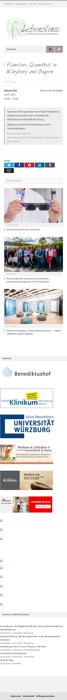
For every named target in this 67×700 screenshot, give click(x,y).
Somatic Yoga (6, 660)
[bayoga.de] (1, 561)
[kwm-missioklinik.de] (26, 407)
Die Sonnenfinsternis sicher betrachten (23, 229)
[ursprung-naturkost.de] (1, 586)
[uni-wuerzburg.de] (27, 437)
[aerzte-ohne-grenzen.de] (26, 511)
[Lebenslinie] (33, 27)
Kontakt (33, 3)
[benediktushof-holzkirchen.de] (26, 381)
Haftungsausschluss (45, 696)
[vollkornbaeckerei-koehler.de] (26, 489)
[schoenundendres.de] (1, 539)
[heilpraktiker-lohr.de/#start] (1, 604)
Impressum (16, 696)
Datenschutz (28, 696)
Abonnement (44, 3)
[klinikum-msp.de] (1, 577)
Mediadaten (21, 3)
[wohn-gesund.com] (26, 463)
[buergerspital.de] (1, 521)
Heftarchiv (9, 3)
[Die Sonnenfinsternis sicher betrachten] (33, 207)
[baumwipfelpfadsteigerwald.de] (1, 595)
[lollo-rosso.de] (1, 568)
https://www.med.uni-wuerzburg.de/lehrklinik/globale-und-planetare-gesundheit (33, 137)
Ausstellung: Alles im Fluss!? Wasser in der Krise (23, 646)
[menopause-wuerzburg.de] (1, 530)
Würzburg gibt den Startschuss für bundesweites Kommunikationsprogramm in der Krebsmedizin (27, 280)
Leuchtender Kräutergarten (13, 653)
